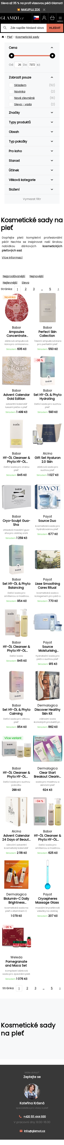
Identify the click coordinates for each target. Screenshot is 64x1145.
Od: (11, 65)
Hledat (55, 27)
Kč (38, 65)
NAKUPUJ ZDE (30, 9)
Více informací (12, 257)
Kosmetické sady (27, 37)
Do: (25, 65)
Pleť (9, 37)
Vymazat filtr (32, 199)
